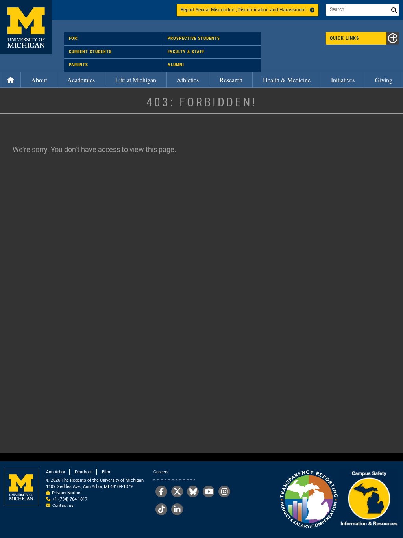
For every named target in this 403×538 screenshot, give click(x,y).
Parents (78, 64)
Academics (81, 80)
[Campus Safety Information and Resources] (368, 499)
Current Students (90, 51)
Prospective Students (194, 38)
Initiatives (343, 80)
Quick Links (344, 38)
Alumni (176, 64)
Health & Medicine (287, 80)
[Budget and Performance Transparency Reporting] (308, 499)
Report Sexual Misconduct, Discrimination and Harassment (243, 10)
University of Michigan (26, 27)
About (39, 80)
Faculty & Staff (186, 51)
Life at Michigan (135, 80)
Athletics (188, 80)
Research (231, 80)
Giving (383, 80)
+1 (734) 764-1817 (69, 499)
